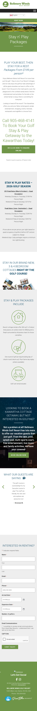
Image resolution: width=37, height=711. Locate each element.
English (14, 15)
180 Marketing (22, 685)
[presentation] (3, 487)
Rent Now (18, 20)
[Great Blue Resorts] (18, 700)
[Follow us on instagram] (20, 679)
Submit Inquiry (9, 647)
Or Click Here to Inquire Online (19, 149)
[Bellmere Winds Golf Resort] (16, 4)
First (3, 563)
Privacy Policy (26, 683)
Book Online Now (18, 455)
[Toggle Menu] (34, 11)
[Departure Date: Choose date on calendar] (23, 609)
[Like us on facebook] (17, 679)
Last (3, 571)
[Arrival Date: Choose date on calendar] (23, 599)
